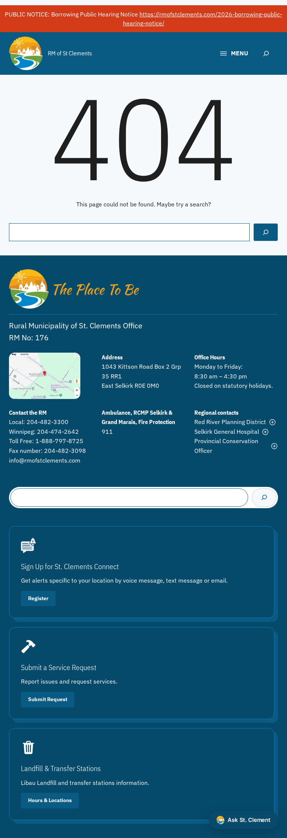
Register (38, 598)
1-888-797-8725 (59, 441)
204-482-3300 (47, 422)
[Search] (265, 232)
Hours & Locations (50, 800)
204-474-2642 (58, 431)
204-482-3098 (65, 450)
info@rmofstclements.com (44, 460)
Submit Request (47, 699)
